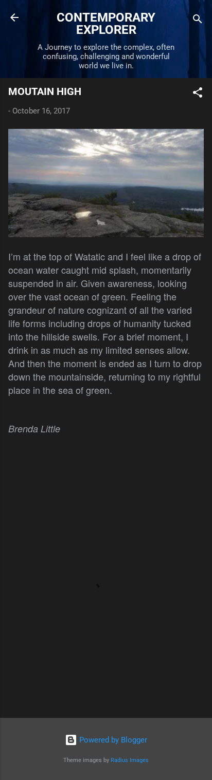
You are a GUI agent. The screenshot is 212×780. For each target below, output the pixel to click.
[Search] (197, 20)
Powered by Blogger (112, 740)
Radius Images (130, 760)
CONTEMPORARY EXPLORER (106, 23)
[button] (197, 94)
